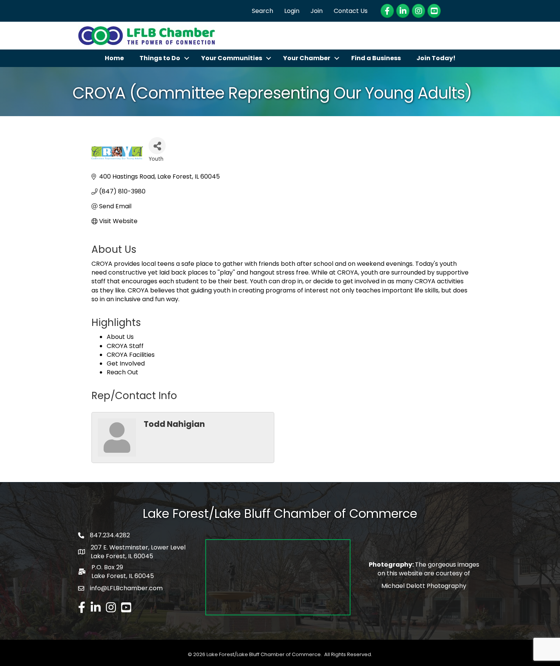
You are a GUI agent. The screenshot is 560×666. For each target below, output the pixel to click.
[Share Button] (157, 145)
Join (316, 10)
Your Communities (231, 58)
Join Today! (436, 58)
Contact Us (351, 10)
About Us (120, 336)
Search (262, 10)
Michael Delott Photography (423, 585)
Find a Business (376, 58)
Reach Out (122, 372)
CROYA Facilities (131, 354)
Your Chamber (306, 58)
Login (291, 10)
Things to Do (159, 58)
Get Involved (126, 363)
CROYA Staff (125, 346)
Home (114, 58)
